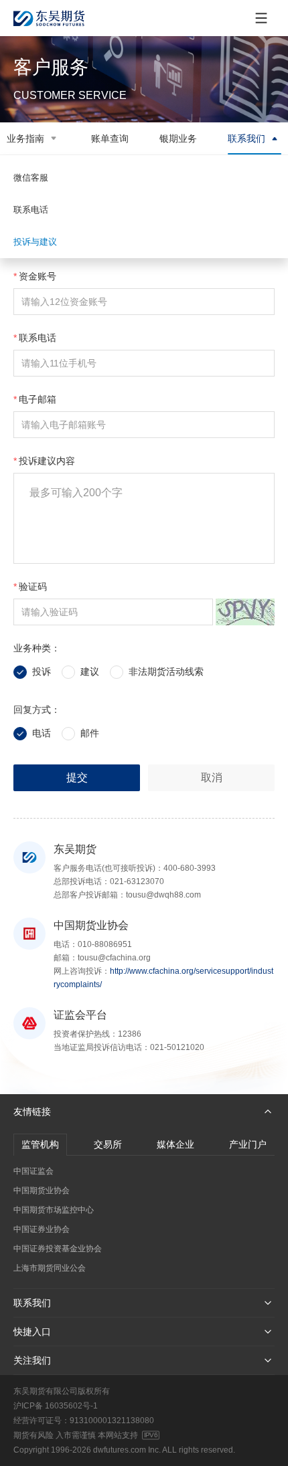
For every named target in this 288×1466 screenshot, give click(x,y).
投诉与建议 (35, 242)
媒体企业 (175, 1144)
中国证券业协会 (41, 1229)
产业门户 (248, 1144)
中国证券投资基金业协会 (57, 1248)
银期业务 (178, 138)
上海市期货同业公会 (49, 1268)
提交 (77, 777)
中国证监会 (33, 1171)
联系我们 (246, 138)
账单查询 (110, 138)
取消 (211, 777)
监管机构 (40, 1144)
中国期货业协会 (41, 1190)
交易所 (108, 1144)
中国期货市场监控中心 (53, 1210)
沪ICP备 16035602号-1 (55, 1405)
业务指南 (25, 138)
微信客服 (30, 178)
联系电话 (30, 210)
